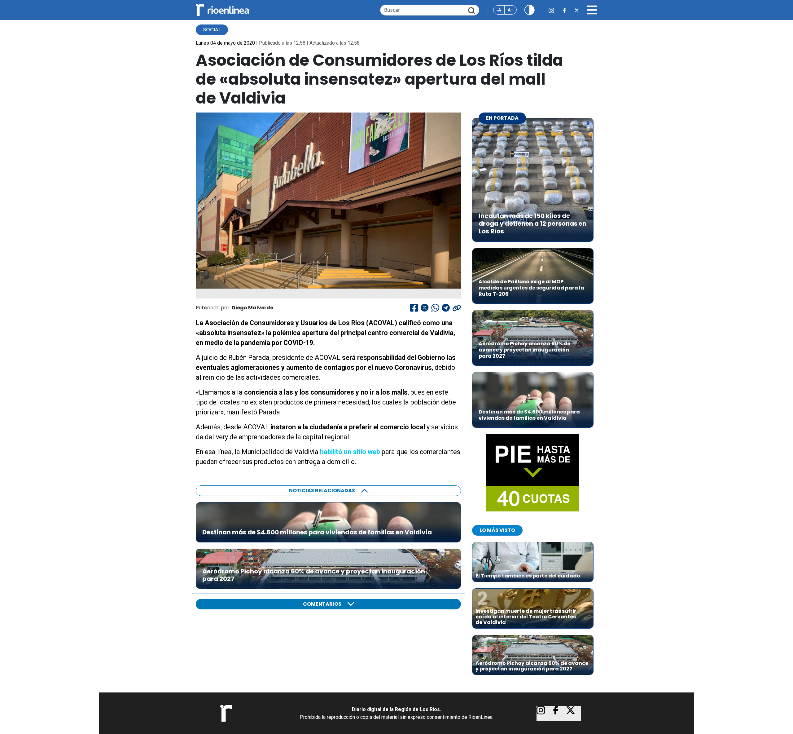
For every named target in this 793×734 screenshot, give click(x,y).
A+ (510, 10)
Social (212, 29)
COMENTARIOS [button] (322, 604)
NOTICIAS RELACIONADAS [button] (322, 490)
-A (499, 10)
